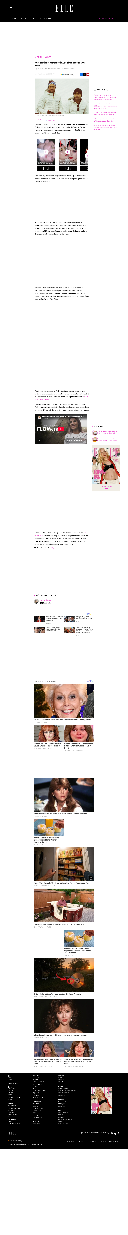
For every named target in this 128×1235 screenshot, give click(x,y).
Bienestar (11, 1112)
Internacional (38, 1108)
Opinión (61, 1081)
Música (35, 1079)
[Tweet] (84, 74)
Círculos (11, 1092)
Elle (9, 1076)
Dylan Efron (55, 548)
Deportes (36, 1075)
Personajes (12, 1110)
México (35, 1125)
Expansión (37, 1101)
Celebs (33, 18)
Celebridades (44, 57)
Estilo (10, 1121)
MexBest (11, 1103)
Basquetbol (37, 1092)
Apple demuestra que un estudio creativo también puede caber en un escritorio (105, 127)
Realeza (10, 1090)
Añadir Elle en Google (68, 74)
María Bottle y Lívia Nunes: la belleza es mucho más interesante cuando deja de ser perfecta (105, 97)
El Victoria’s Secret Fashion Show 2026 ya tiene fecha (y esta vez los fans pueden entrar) (105, 106)
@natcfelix (51, 120)
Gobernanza (62, 1116)
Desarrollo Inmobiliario (67, 1090)
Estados (61, 1079)
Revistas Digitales (106, 18)
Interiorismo (63, 1095)
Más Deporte (37, 1094)
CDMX (60, 1077)
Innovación (62, 1121)
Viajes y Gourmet (14, 1097)
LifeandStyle (37, 1117)
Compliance (93, 1141)
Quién (10, 1087)
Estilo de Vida (13, 1114)
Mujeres (36, 1115)
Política (36, 1121)
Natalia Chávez (45, 600)
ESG (34, 1114)
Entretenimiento (14, 1123)
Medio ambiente (63, 1112)
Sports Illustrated (39, 1085)
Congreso (62, 1075)
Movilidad (62, 1117)
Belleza (23, 18)
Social (60, 1114)
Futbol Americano (39, 1090)
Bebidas (10, 1107)
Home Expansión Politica (42, 1105)
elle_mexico (113, 1133)
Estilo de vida (45, 18)
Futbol (35, 1086)
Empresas (36, 1103)
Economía (36, 1106)
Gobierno (36, 1123)
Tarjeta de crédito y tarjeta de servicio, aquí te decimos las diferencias (108, 433)
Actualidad (62, 1101)
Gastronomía (13, 1105)
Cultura (10, 1099)
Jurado (10, 1116)
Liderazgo (61, 1103)
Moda (14, 18)
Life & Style (12, 1120)
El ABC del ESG (63, 1123)
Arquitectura (63, 1094)
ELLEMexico (108, 1133)
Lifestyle (36, 1095)
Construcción (63, 1088)
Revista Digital (106, 486)
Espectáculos (12, 1088)
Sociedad (61, 1083)
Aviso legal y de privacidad (76, 1141)
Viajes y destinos (14, 1109)
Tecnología (37, 1110)
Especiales (61, 1106)
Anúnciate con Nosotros (109, 1141)
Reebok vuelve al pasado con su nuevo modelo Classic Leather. (109, 440)
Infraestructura (64, 1092)
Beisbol (35, 1088)
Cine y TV (36, 1077)
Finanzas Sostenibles (65, 1119)
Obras (35, 1112)
